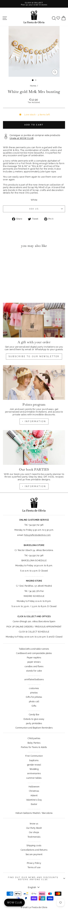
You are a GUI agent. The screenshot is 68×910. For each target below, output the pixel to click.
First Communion (34, 756)
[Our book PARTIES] (34, 447)
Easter (34, 804)
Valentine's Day (34, 800)
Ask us (34, 209)
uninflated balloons (34, 679)
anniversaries (34, 773)
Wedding (34, 769)
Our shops (34, 832)
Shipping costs (34, 845)
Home (33, 86)
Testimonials (34, 837)
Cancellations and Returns (34, 850)
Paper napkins (34, 657)
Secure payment (34, 854)
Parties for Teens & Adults (34, 747)
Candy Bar (34, 714)
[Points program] (34, 382)
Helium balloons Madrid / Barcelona (34, 813)
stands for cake (34, 671)
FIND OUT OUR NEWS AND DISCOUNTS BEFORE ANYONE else (33, 878)
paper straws (34, 662)
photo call (34, 701)
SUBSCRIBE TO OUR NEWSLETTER (34, 356)
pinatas (34, 692)
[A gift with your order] (34, 320)
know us (34, 823)
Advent (34, 795)
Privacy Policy (34, 863)
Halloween (34, 786)
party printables (34, 723)
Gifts (34, 706)
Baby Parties (34, 743)
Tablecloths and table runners (34, 649)
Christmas (34, 791)
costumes (34, 688)
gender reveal (34, 765)
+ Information (34, 486)
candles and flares (34, 666)
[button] (6, 257)
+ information (34, 421)
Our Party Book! (34, 828)
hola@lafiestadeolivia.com (37, 535)
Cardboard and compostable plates (34, 653)
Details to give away (34, 719)
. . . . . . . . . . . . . (34, 675)
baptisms (34, 760)
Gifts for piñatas (34, 697)
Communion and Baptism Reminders (34, 728)
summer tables (33, 778)
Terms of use (34, 867)
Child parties (34, 738)
